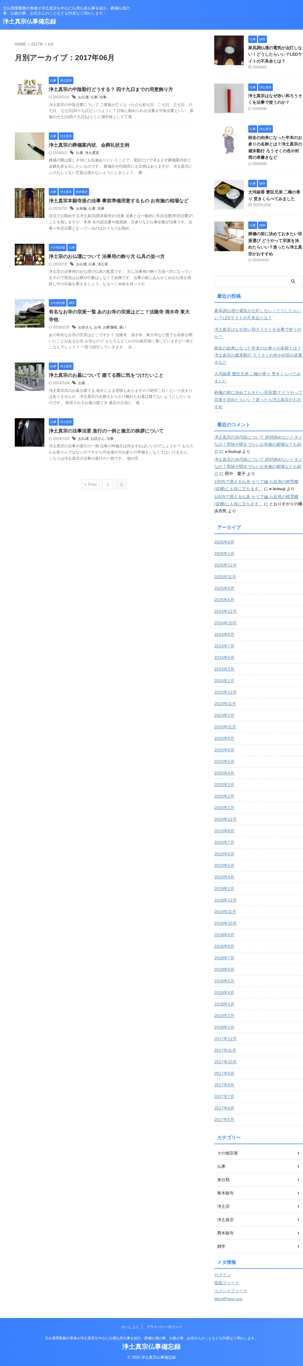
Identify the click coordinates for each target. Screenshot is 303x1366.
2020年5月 (224, 761)
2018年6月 (224, 969)
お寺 (97, 327)
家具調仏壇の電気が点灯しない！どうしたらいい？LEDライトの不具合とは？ (275, 54)
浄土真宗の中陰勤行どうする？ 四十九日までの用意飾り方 (111, 89)
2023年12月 (225, 692)
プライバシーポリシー (164, 1327)
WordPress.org (228, 1298)
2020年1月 (224, 807)
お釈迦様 (110, 327)
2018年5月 (224, 981)
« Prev (90, 484)
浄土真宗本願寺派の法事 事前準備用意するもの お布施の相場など (118, 200)
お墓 (81, 383)
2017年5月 (224, 1119)
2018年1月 (224, 1027)
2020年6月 (224, 750)
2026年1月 (224, 553)
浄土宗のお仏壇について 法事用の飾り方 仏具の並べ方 (107, 256)
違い (122, 327)
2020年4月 (224, 773)
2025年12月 (225, 565)
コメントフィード (230, 1290)
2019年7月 (224, 842)
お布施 (81, 208)
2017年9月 (224, 1073)
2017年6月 (224, 1108)
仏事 (94, 97)
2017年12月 (225, 1038)
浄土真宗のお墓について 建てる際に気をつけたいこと (106, 375)
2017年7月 (224, 1096)
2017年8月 (224, 1085)
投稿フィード (226, 1282)
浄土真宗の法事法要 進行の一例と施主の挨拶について (106, 430)
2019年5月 (224, 865)
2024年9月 (224, 634)
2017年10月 (225, 1061)
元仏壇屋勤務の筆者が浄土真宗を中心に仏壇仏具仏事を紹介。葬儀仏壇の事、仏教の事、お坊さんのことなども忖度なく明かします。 (151, 1338)
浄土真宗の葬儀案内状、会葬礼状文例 (89, 144)
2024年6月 (224, 657)
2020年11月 (225, 726)
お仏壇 (83, 97)
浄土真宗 (92, 153)
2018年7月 (224, 957)
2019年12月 (225, 819)
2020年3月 (224, 784)
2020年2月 (224, 796)
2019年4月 (224, 877)
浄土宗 (102, 264)
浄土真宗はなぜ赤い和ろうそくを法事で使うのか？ (257, 333)
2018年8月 (224, 946)
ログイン (222, 1274)
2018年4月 (224, 992)
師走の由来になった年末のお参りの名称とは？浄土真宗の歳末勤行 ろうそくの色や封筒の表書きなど (258, 355)
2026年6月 (224, 542)
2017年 (37, 44)
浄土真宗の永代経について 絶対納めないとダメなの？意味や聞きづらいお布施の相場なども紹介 (258, 444)
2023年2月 (224, 715)
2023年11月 (225, 703)
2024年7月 (224, 646)
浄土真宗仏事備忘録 (29, 21)
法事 (103, 97)
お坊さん (85, 327)
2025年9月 (224, 588)
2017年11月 (225, 1050)
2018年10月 (225, 923)
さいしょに (130, 1327)
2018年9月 (224, 934)
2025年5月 (224, 599)
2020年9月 (224, 738)
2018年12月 (225, 900)
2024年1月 (224, 680)
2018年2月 (224, 1015)
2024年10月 (225, 623)
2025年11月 (225, 576)
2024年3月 (224, 669)
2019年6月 (224, 854)
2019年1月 (224, 888)
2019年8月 (224, 830)
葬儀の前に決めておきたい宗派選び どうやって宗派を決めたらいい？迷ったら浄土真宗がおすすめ (258, 399)
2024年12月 (225, 611)
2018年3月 (224, 1004)
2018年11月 (225, 911)
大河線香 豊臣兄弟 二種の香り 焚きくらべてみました (257, 377)
